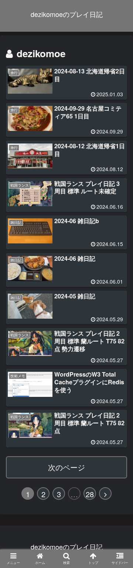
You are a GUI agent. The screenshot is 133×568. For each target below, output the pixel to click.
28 (90, 494)
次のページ (66, 467)
